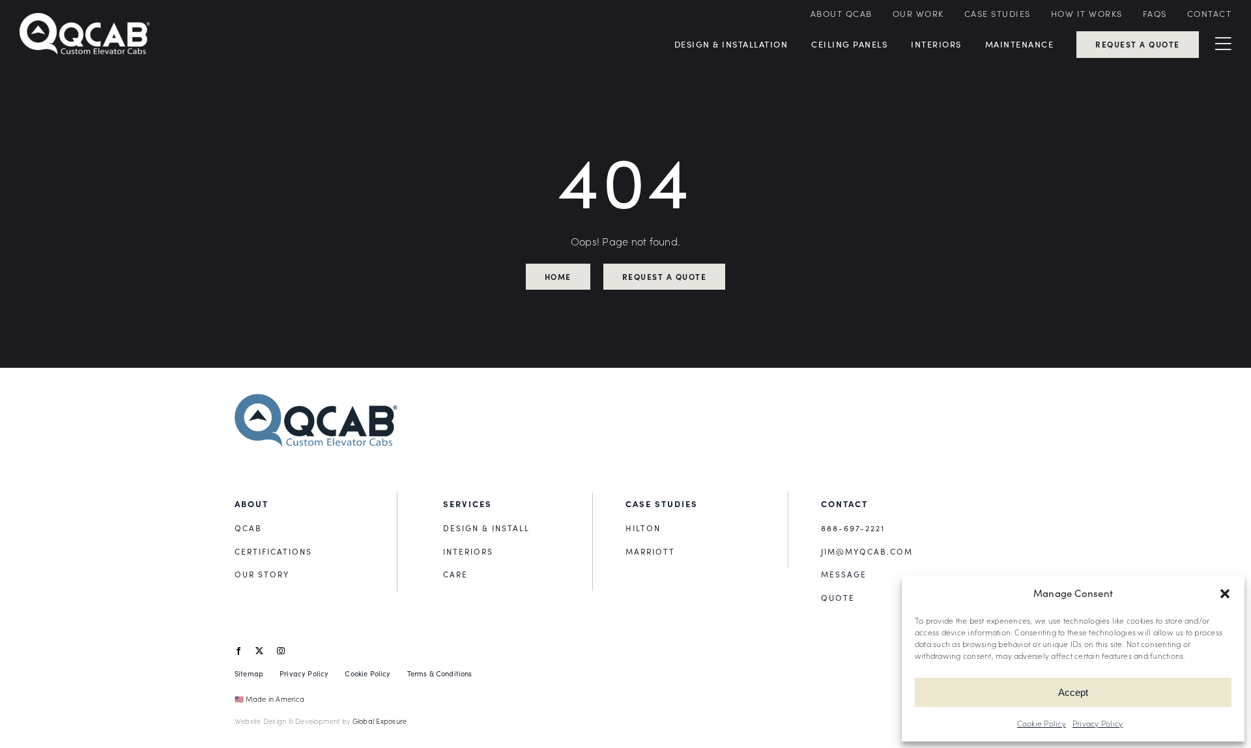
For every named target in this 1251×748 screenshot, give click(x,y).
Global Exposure (379, 721)
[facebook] (238, 651)
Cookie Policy (1041, 723)
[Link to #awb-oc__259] (1223, 44)
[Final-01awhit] (85, 18)
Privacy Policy (1097, 723)
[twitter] (259, 651)
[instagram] (281, 651)
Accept (1073, 692)
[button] (1224, 593)
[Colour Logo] (316, 399)
